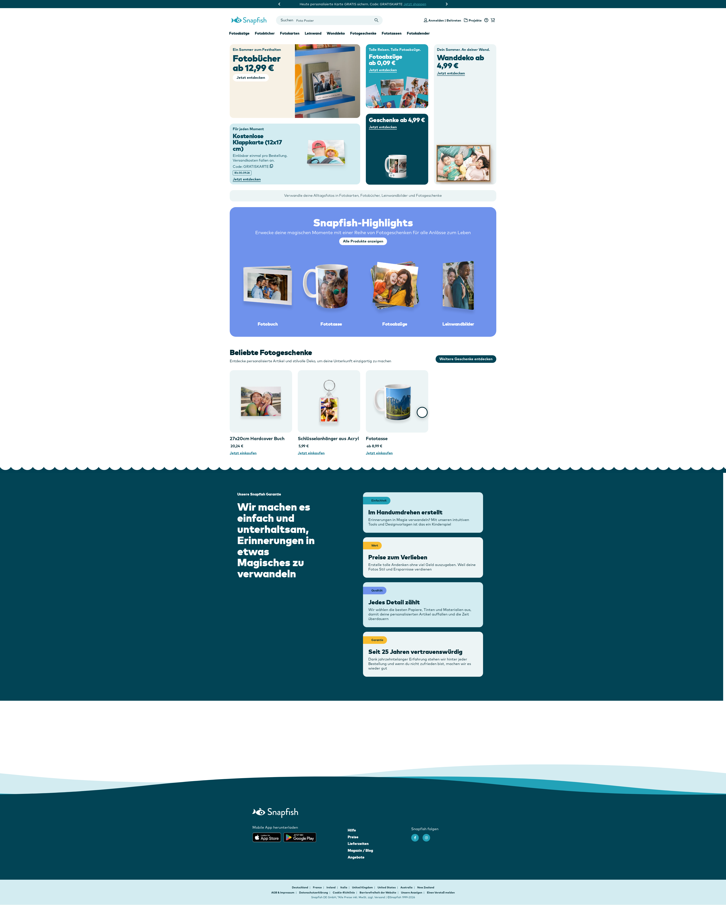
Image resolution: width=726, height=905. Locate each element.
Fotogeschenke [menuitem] (363, 33)
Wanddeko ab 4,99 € (460, 61)
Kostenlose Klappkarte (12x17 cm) (257, 142)
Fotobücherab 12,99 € (256, 63)
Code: (251, 166)
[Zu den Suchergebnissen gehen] (376, 20)
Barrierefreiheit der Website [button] (378, 892)
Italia (344, 887)
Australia (406, 887)
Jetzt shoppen (414, 4)
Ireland (331, 887)
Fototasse (377, 438)
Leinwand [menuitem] (313, 33)
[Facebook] (417, 836)
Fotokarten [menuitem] (289, 33)
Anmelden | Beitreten (444, 20)
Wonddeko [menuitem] (336, 33)
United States (387, 887)
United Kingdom (362, 887)
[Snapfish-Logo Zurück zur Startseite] (248, 20)
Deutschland (300, 887)
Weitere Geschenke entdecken (466, 359)
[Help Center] (486, 20)
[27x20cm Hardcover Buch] (261, 401)
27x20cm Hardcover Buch (257, 438)
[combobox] (329, 20)
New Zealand (425, 887)
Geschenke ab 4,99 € (397, 120)
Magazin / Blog (360, 850)
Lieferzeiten (358, 843)
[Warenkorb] (492, 20)
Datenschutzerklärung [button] (313, 892)
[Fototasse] (397, 401)
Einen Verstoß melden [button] (441, 892)
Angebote (356, 857)
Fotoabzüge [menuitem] (239, 33)
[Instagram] (428, 836)
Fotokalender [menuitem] (418, 33)
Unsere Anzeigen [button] (411, 892)
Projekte (475, 20)
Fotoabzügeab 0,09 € (385, 60)
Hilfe (352, 830)
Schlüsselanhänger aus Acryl (328, 438)
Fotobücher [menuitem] (265, 33)
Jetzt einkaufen (243, 453)
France (317, 887)
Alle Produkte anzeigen (363, 241)
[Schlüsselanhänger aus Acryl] (329, 401)
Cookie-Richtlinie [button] (344, 892)
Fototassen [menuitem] (392, 33)
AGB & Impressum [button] (282, 892)
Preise (353, 837)
